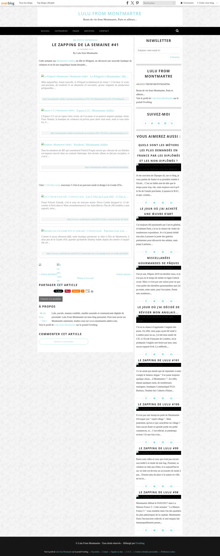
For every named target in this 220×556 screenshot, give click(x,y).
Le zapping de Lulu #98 (159, 492)
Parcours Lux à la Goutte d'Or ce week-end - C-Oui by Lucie (116, 230)
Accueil (45, 31)
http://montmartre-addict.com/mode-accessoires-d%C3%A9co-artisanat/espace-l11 (89, 133)
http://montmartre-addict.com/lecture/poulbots (106, 167)
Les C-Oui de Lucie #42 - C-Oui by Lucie (107, 196)
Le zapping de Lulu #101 (158, 360)
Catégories (61, 31)
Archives (89, 31)
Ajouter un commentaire (63, 342)
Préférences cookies (168, 552)
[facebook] (127, 3)
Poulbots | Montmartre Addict (91, 144)
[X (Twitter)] (132, 3)
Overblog (139, 543)
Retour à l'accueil (85, 278)
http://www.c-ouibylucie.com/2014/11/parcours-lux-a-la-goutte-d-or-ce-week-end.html (87, 253)
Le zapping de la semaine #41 (85, 44)
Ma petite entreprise (85, 40)
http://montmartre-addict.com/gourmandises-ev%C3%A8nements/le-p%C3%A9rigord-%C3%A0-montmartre (85, 99)
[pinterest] (137, 3)
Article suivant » (124, 274)
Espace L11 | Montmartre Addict (95, 110)
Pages (76, 31)
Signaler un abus (117, 552)
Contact (104, 31)
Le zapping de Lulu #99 (159, 448)
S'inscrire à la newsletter (50, 299)
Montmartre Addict (66, 61)
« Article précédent (48, 274)
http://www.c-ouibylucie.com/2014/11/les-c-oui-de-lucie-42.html (97, 219)
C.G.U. (129, 552)
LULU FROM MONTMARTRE (110, 13)
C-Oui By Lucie (52, 185)
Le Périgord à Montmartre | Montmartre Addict (109, 76)
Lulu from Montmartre (65, 325)
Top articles (95, 552)
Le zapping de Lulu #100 (158, 404)
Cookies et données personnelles (146, 552)
